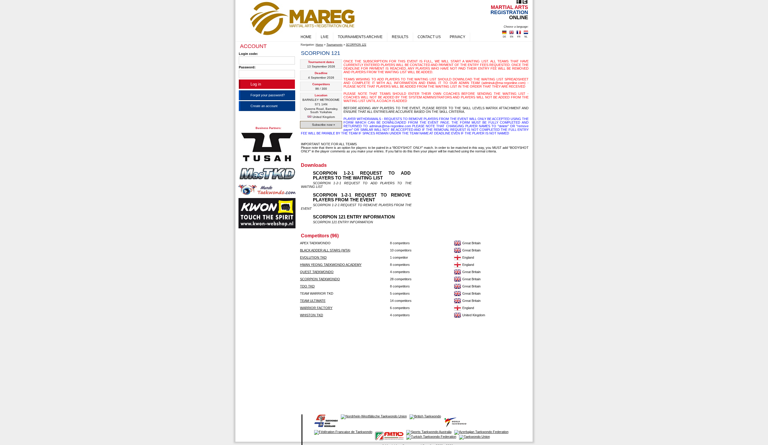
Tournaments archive (360, 37)
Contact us (429, 37)
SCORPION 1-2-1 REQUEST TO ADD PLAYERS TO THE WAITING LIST (362, 175)
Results (400, 37)
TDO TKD (307, 286)
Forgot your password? (267, 95)
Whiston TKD (311, 315)
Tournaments (334, 44)
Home (306, 37)
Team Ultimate (313, 300)
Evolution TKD (313, 257)
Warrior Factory (316, 308)
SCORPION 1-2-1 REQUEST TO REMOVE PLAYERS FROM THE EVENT (362, 197)
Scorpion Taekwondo (320, 279)
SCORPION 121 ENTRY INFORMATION (354, 217)
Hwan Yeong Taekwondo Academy (331, 264)
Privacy (457, 37)
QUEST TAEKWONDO (317, 272)
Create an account (264, 106)
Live (324, 37)
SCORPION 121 (356, 44)
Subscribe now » (323, 124)
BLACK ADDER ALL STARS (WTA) (325, 250)
